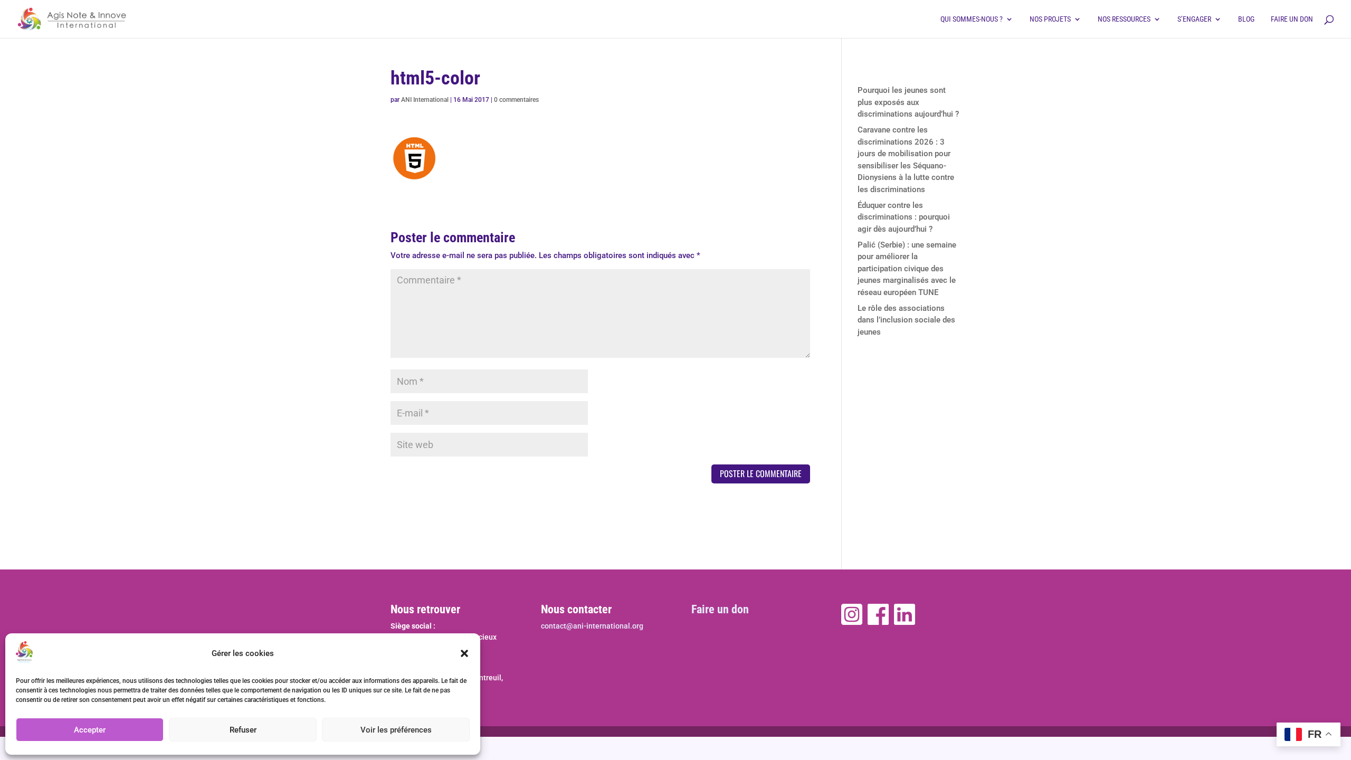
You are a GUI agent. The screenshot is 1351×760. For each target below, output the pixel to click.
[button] (464, 653)
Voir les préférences (396, 730)
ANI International (425, 99)
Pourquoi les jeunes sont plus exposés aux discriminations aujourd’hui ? (908, 102)
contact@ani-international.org (592, 626)
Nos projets (1050, 19)
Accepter (90, 730)
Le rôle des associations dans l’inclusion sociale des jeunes (906, 320)
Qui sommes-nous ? (971, 19)
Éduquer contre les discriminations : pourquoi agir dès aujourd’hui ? (904, 217)
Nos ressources (1124, 19)
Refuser (243, 730)
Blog (1246, 19)
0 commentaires (516, 99)
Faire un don (1292, 19)
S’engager (1194, 19)
